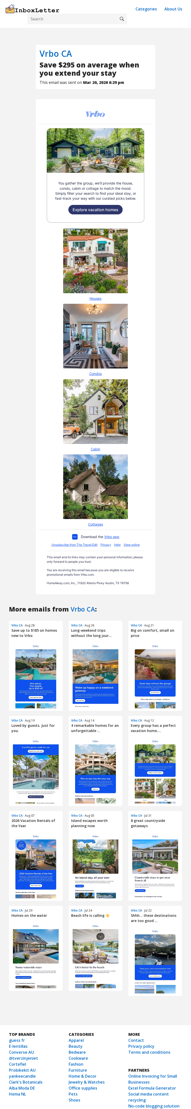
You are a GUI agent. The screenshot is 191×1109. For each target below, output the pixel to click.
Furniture (78, 1070)
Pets (73, 1094)
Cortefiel (17, 1064)
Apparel (76, 1040)
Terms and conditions (149, 1052)
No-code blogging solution (154, 1106)
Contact (136, 1040)
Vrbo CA (56, 53)
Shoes (74, 1100)
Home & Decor (82, 1076)
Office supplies (83, 1088)
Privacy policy (141, 1046)
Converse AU (21, 1052)
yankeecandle (22, 1076)
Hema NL (17, 1094)
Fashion (76, 1064)
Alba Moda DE (22, 1088)
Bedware (77, 1052)
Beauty (76, 1046)
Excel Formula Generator (152, 1088)
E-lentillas (18, 1046)
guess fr (17, 1040)
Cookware (78, 1058)
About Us (173, 9)
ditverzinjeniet (23, 1058)
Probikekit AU (22, 1070)
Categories (146, 9)
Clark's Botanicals (26, 1082)
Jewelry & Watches (87, 1082)
